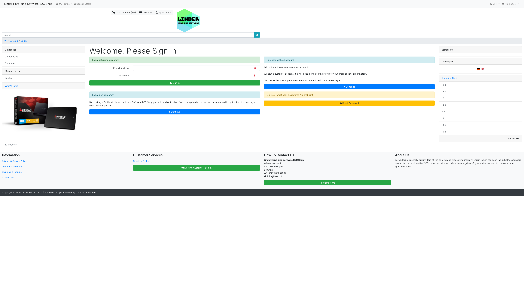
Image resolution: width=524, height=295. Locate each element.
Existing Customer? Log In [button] (198, 167)
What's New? (11, 86)
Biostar (8, 78)
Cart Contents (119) (125, 12)
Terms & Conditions (12, 166)
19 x (444, 84)
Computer (10, 63)
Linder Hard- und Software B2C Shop (28, 3)
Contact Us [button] (328, 182)
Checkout (147, 12)
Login (24, 40)
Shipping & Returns (12, 172)
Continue (350, 86)
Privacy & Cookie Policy (14, 161)
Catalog (14, 40)
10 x (444, 131)
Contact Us (8, 177)
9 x (443, 111)
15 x (444, 91)
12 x (444, 98)
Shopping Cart (449, 78)
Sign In (176, 83)
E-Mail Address (121, 68)
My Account (164, 12)
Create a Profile (141, 161)
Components (11, 56)
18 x (444, 105)
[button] (64, 4)
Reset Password (350, 103)
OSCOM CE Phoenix (86, 192)
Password (124, 75)
